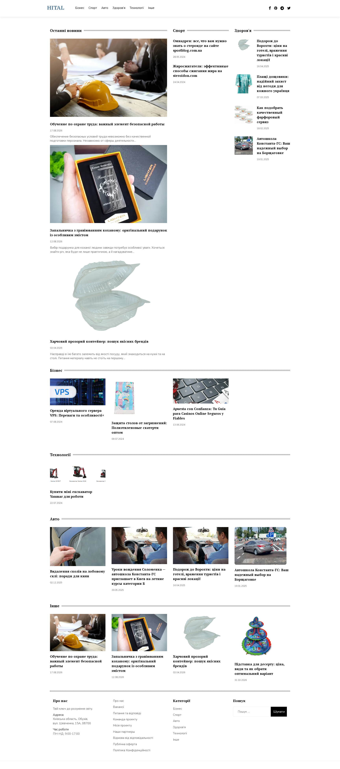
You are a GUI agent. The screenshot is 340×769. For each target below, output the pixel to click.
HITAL (55, 7)
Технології (137, 8)
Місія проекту (122, 725)
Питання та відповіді (127, 713)
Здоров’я (119, 8)
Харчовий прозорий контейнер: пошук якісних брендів (99, 341)
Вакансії (118, 707)
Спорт (93, 8)
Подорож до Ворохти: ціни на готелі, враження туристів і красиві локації (272, 50)
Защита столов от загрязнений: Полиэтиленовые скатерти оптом (139, 428)
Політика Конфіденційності (131, 750)
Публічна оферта (125, 744)
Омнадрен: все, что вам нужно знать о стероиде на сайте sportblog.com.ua (200, 46)
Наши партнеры (124, 732)
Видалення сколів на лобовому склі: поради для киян (77, 573)
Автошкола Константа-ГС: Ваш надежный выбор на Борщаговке (273, 145)
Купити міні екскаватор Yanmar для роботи (71, 494)
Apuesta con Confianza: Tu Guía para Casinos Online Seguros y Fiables (199, 413)
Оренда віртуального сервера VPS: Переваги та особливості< (77, 413)
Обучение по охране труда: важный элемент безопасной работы (107, 124)
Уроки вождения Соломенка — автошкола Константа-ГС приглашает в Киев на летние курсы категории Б (138, 576)
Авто (104, 8)
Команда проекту (125, 719)
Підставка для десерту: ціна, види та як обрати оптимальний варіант (259, 669)
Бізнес (79, 8)
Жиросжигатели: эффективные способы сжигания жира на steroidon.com (200, 71)
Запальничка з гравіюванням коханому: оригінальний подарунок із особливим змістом (137, 663)
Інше (151, 8)
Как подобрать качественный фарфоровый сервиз (270, 114)
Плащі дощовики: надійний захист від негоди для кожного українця (273, 83)
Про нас (118, 701)
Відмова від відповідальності (133, 738)
